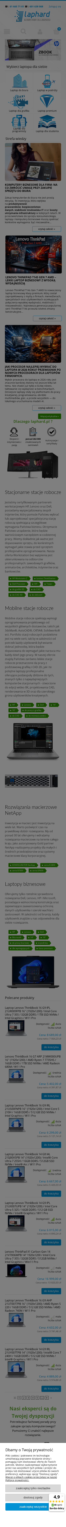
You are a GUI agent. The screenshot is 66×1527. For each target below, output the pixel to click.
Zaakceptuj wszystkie (33, 1506)
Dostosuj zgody (33, 1497)
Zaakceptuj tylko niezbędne (33, 1488)
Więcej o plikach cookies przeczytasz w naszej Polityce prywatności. (31, 1479)
